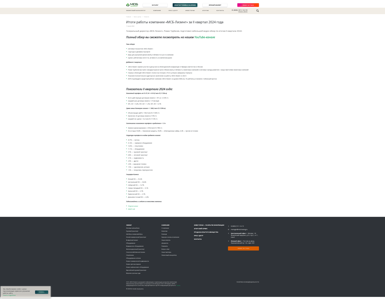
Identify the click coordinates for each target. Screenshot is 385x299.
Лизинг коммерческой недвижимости (137, 261)
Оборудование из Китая (133, 258)
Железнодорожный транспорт (135, 249)
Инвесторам (190, 10)
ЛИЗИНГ (129, 225)
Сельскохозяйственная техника (135, 252)
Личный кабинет (215, 5)
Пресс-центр (173, 10)
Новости (146, 17)
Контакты (220, 10)
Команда (164, 234)
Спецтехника (130, 255)
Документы (165, 243)
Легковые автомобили (132, 228)
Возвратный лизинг (132, 240)
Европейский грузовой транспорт (136, 270)
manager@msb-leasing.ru (239, 229)
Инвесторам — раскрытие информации (209, 225)
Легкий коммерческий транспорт (136, 237)
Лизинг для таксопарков (133, 264)
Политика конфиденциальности (248, 282)
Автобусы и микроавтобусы (134, 234)
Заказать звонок (242, 11)
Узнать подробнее (9, 295)
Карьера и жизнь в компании (170, 237)
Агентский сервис (200, 229)
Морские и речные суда (133, 273)
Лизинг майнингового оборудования (137, 267)
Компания (157, 10)
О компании (165, 228)
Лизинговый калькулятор (135, 10)
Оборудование (130, 243)
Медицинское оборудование (135, 246)
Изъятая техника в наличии (185, 5)
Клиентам (164, 231)
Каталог (155, 5)
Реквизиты (165, 246)
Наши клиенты (166, 240)
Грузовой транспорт (132, 231)
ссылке (178, 285)
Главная (128, 17)
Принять (41, 292)
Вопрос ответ (165, 249)
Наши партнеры (166, 252)
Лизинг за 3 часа (248, 5)
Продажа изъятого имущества (206, 232)
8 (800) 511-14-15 (240, 10)
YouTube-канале (204, 37)
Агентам (205, 10)
